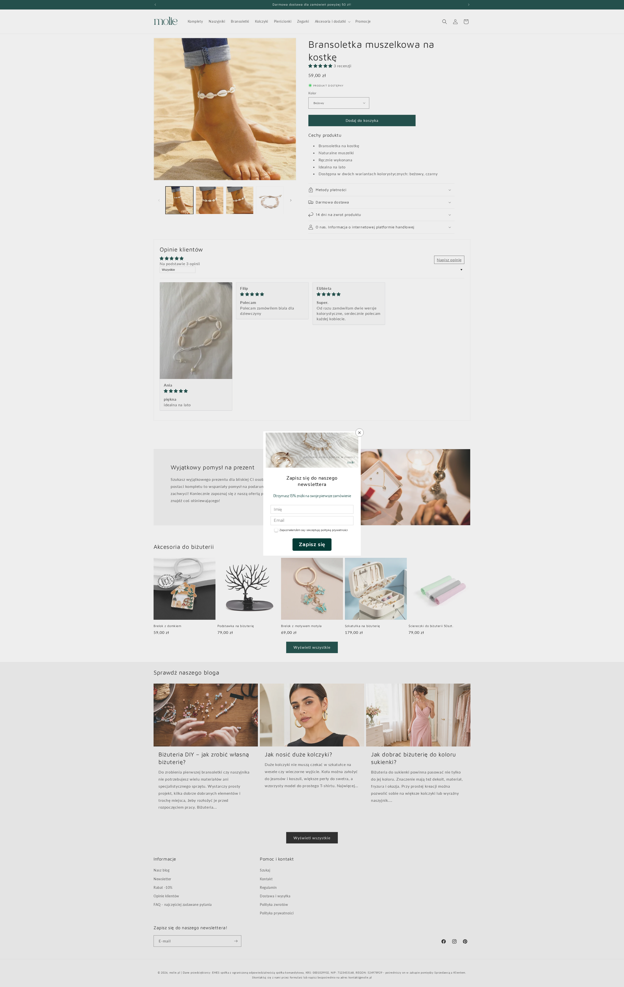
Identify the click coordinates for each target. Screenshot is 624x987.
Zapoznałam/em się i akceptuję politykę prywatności (313, 530)
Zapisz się (312, 544)
